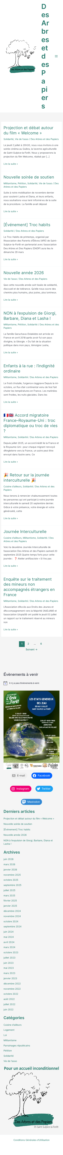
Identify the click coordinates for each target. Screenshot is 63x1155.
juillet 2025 (9, 890)
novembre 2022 (12, 988)
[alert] (31, 683)
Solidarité (9, 139)
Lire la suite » (11, 164)
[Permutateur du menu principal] (56, 56)
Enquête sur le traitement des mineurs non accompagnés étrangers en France (29, 587)
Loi (5, 1035)
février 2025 (10, 900)
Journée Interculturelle (25, 531)
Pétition (22, 183)
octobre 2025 (11, 880)
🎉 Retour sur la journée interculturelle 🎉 (26, 478)
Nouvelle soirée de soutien (29, 177)
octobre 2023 (11, 952)
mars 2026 (9, 864)
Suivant (31, 649)
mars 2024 (9, 947)
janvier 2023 (10, 978)
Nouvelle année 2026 (24, 272)
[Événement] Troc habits (27, 224)
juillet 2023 (9, 957)
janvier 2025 (10, 905)
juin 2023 (9, 963)
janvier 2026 (10, 869)
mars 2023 (9, 973)
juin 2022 (8, 1009)
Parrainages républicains (17, 1045)
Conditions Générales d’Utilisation (31, 1140)
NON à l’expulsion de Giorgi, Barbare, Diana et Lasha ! (30, 316)
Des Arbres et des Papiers (45, 56)
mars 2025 (9, 895)
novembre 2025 (12, 874)
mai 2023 (9, 968)
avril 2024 (9, 942)
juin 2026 (9, 859)
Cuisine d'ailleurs (13, 486)
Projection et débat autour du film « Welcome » (28, 130)
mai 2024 (9, 937)
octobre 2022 (11, 994)
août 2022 (9, 999)
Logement (9, 1030)
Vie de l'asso (21, 139)
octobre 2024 (11, 921)
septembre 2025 (12, 885)
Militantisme (10, 183)
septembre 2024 (13, 926)
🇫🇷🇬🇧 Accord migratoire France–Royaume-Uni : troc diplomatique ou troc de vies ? (30, 423)
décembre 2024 (12, 911)
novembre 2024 (12, 916)
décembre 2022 (12, 983)
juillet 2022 (9, 1004)
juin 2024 (9, 931)
